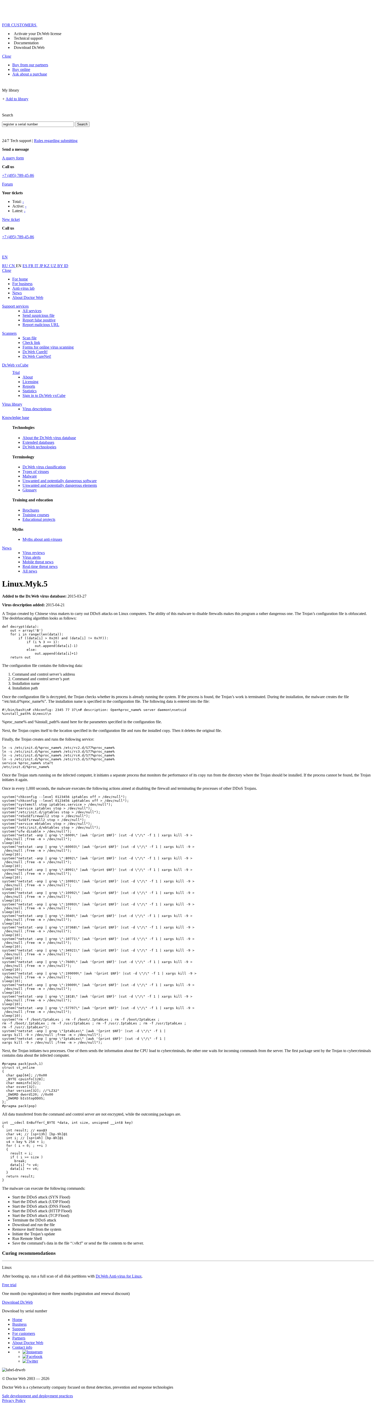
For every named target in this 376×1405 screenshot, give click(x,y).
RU (5, 266)
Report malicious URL (41, 324)
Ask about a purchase (29, 74)
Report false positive (39, 320)
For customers (23, 1333)
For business (22, 284)
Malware (30, 476)
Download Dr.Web (29, 47)
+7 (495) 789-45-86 (18, 175)
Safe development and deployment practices (37, 1396)
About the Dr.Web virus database (49, 438)
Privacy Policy (14, 1400)
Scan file (30, 338)
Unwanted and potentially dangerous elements (60, 485)
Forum (7, 184)
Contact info (22, 1347)
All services (32, 311)
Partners (18, 1338)
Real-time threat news (40, 566)
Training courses (36, 515)
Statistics (30, 391)
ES (25, 266)
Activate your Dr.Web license (37, 33)
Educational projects (39, 519)
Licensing (30, 382)
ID (66, 266)
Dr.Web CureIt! (35, 352)
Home (17, 1319)
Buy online (21, 69)
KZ (47, 266)
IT (37, 266)
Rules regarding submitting (56, 140)
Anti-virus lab (23, 288)
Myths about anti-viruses (42, 539)
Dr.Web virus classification (44, 467)
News (17, 293)
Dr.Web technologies (39, 447)
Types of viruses (36, 471)
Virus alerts (32, 557)
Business (19, 1324)
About (28, 377)
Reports (29, 386)
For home (20, 279)
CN (12, 266)
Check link (31, 342)
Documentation (26, 43)
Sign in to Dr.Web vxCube (44, 395)
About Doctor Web (27, 297)
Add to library (17, 99)
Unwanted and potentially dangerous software (60, 481)
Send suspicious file (38, 315)
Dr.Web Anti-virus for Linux (119, 1276)
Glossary (30, 490)
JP (41, 266)
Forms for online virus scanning (48, 347)
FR (31, 266)
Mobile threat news (38, 562)
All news (30, 571)
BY (60, 266)
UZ (54, 266)
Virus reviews (34, 552)
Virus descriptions (37, 409)
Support (18, 1329)
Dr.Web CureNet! (37, 356)
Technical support (28, 38)
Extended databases (38, 442)
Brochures (31, 510)
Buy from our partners (30, 65)
